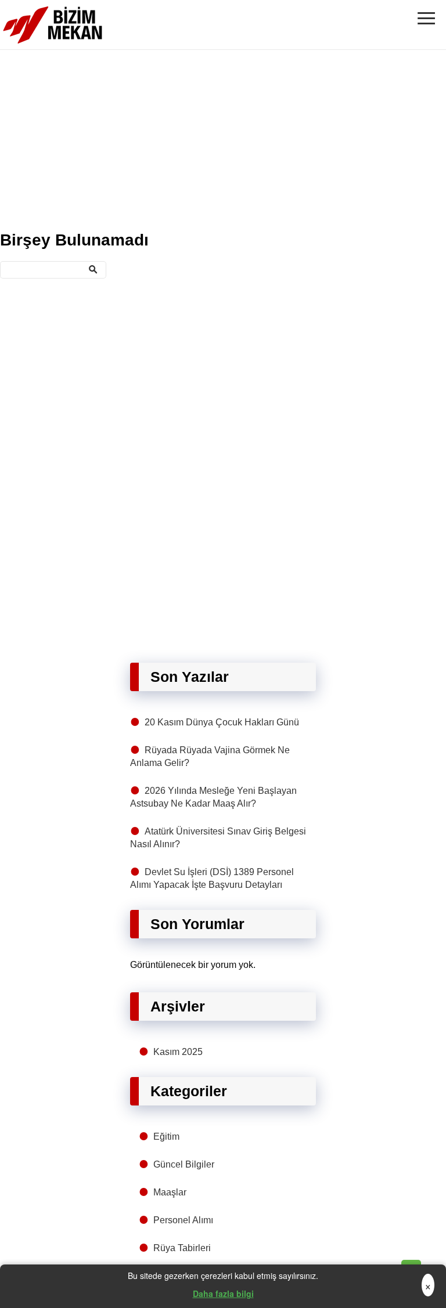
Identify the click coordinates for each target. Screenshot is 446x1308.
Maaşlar (169, 1192)
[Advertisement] (223, 138)
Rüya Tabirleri (182, 1248)
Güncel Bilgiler (183, 1164)
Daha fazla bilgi (223, 1293)
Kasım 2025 (178, 1052)
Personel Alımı (183, 1220)
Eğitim (166, 1136)
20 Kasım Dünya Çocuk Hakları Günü (222, 722)
